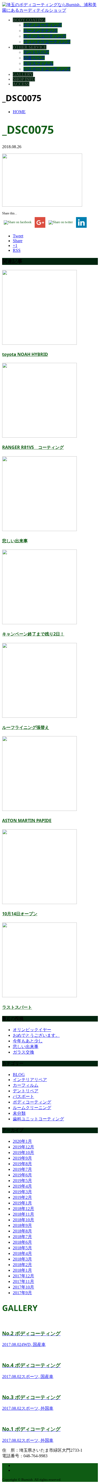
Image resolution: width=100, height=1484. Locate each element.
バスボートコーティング (46, 69)
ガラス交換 (23, 1052)
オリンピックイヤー (32, 1029)
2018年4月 (22, 1253)
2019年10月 (23, 1152)
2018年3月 (22, 1259)
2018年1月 (22, 1270)
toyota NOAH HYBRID (25, 354)
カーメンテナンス (40, 30)
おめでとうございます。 (36, 1035)
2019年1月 (22, 1203)
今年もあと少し (28, 1041)
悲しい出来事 (15, 541)
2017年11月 (23, 1281)
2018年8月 (22, 1231)
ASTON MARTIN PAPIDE (26, 820)
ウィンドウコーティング (46, 42)
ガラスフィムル (38, 63)
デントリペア (36, 52)
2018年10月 (23, 1220)
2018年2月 (22, 1264)
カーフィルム (25, 1085)
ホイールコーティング (44, 36)
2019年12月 (23, 1147)
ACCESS (21, 84)
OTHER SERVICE (29, 47)
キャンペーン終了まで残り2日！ (33, 634)
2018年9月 (22, 1225)
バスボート (23, 1096)
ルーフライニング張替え (25, 727)
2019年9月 (22, 1158)
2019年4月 (22, 1186)
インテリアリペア (30, 1079)
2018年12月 (23, 1208)
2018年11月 (23, 1214)
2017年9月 (22, 1292)
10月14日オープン (19, 914)
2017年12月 (23, 1276)
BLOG (19, 1074)
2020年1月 (22, 1141)
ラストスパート (17, 1007)
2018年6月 (22, 1242)
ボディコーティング (42, 25)
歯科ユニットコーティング (38, 1119)
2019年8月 (22, 1163)
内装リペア (34, 58)
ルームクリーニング (32, 1107)
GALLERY (23, 74)
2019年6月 (22, 1175)
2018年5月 (22, 1248)
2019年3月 (22, 1191)
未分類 (19, 1113)
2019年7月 (22, 1169)
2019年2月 (22, 1197)
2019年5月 (22, 1180)
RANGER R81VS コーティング (33, 447)
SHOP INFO (24, 79)
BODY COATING (29, 20)
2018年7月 (22, 1236)
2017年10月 (23, 1287)
